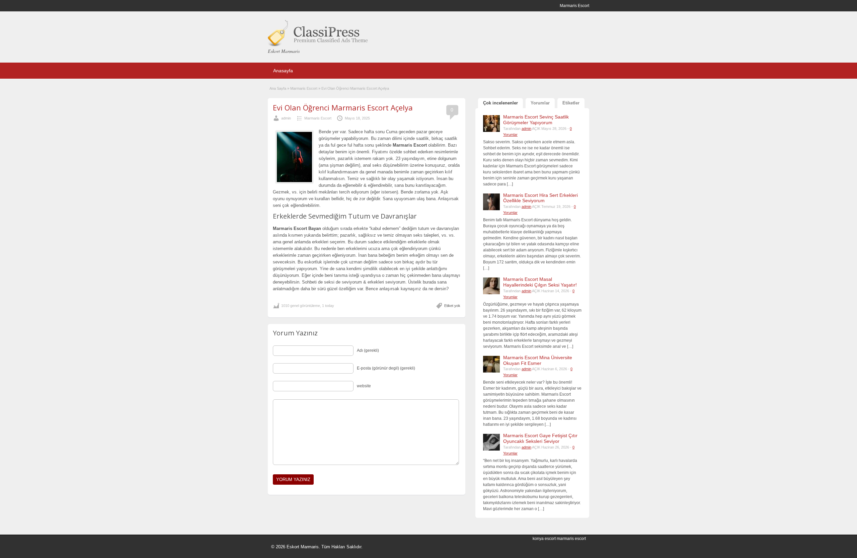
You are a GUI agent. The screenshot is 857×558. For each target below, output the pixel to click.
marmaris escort (571, 538)
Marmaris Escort (303, 88)
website (364, 386)
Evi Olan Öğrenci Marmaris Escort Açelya (343, 107)
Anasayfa (283, 70)
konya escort (544, 538)
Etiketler (570, 102)
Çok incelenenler (500, 102)
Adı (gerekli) (368, 350)
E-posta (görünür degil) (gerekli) (386, 368)
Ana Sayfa (277, 88)
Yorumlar (540, 102)
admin (286, 118)
